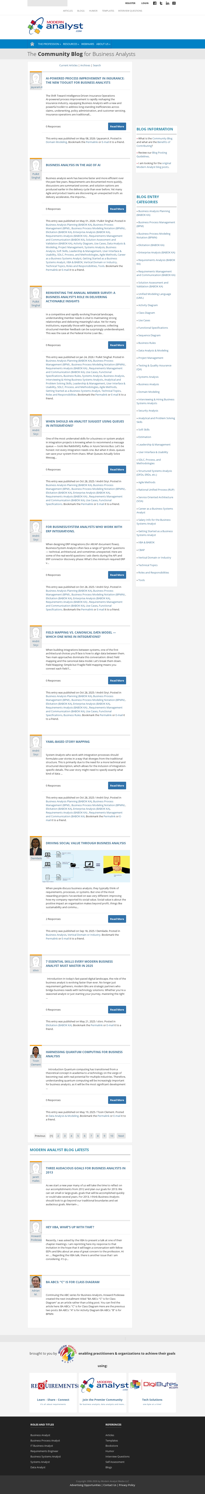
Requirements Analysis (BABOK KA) (67, 236)
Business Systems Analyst (45, 1456)
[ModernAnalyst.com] (104, 1385)
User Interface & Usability (153, 452)
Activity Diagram (83, 243)
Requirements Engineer (44, 1451)
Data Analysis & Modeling (64, 1116)
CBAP (141, 550)
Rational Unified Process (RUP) (156, 489)
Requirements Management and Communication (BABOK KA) (84, 237)
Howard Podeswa (36, 1238)
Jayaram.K (37, 87)
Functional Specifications (153, 327)
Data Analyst (37, 1467)
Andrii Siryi (35, 432)
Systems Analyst (40, 1462)
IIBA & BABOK (74, 262)
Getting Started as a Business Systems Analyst (73, 391)
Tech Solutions (152, 1400)
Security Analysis (148, 410)
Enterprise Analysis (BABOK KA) (91, 232)
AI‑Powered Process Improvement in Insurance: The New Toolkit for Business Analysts (85, 80)
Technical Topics (55, 266)
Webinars (87, 44)
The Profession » (49, 44)
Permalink (92, 142)
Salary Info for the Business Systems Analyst (154, 521)
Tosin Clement (36, 1062)
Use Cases (100, 243)
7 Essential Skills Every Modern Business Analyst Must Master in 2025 (79, 963)
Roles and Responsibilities (81, 266)
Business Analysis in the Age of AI (73, 165)
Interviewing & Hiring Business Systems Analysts (74, 379)
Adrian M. (36, 1292)
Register (130, 3)
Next (121, 1136)
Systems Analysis (94, 247)
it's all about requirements (53, 1404)
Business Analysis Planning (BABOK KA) (69, 224)
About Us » (103, 44)
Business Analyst (40, 1435)
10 (111, 1136)
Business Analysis (114, 376)
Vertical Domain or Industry (100, 262)
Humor (93, 10)
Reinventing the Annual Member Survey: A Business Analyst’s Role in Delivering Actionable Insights (80, 297)
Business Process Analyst (45, 1440)
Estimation (144, 437)
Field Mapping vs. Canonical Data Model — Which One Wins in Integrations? (81, 634)
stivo (36, 970)
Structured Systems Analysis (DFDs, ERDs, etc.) (154, 472)
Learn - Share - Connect (53, 1400)
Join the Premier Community (103, 1400)
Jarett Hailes (35, 1179)
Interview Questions (130, 10)
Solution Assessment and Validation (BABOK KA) (152, 284)
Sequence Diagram (149, 335)
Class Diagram (146, 312)
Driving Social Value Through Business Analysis (86, 843)
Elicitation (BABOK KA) (59, 232)
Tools (101, 266)
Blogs (80, 10)
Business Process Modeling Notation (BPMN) (98, 228)
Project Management (70, 247)
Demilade (36, 858)
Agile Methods (108, 254)
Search (97, 65)
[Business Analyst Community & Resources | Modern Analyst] (55, 25)
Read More (117, 126)
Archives (85, 65)
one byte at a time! (152, 1404)
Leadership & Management (85, 251)
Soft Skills (62, 251)
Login (145, 3)
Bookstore (112, 1445)
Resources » (71, 44)
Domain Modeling (56, 142)
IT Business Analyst (41, 1445)
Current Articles (68, 65)
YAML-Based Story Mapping (68, 742)
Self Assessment (115, 1462)
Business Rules (72, 376)
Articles (68, 10)
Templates (108, 10)
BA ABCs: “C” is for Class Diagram (72, 1282)
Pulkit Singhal (35, 176)
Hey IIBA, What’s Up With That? (70, 1227)
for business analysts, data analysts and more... (103, 1404)
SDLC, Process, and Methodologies (77, 254)
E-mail (105, 142)
